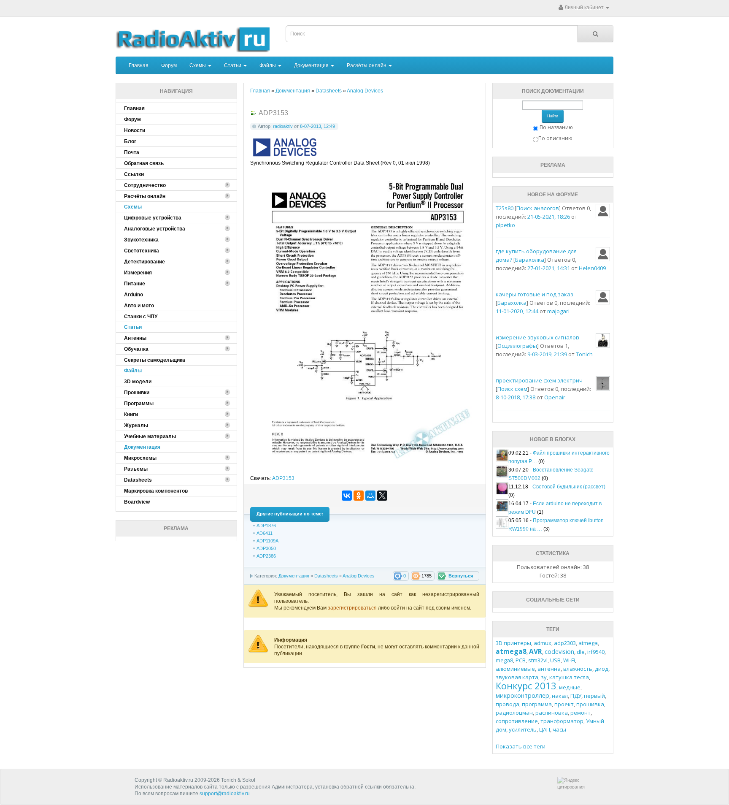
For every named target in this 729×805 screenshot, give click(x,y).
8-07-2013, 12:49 (317, 126)
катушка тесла (569, 677)
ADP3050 (266, 548)
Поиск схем (512, 389)
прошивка (590, 704)
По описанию (555, 138)
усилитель (523, 729)
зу (544, 677)
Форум (169, 65)
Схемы (198, 65)
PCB (521, 660)
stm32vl (538, 660)
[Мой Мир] (370, 496)
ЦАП (544, 729)
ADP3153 (283, 478)
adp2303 (565, 643)
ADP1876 (266, 525)
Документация (312, 65)
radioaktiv (283, 126)
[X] (382, 496)
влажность (577, 668)
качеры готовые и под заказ (534, 294)
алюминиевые (515, 668)
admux (542, 643)
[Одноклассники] (359, 496)
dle (581, 652)
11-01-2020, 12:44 (517, 311)
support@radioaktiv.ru (225, 794)
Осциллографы (517, 346)
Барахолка (529, 259)
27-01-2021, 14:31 (548, 268)
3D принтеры (513, 643)
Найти (552, 116)
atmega (588, 643)
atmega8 (511, 651)
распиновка (551, 712)
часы (559, 729)
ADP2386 (266, 555)
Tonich (584, 354)
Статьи (233, 65)
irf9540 (596, 652)
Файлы (268, 65)
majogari (558, 311)
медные (569, 687)
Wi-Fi (569, 660)
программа (537, 704)
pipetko (505, 225)
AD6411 (264, 533)
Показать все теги (520, 746)
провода (507, 704)
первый (594, 695)
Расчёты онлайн (367, 65)
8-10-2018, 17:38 (515, 397)
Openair (554, 397)
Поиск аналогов (537, 208)
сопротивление (517, 721)
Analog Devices (359, 575)
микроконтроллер (522, 695)
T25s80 (504, 208)
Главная (138, 65)
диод (601, 668)
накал (560, 695)
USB (555, 660)
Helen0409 (592, 268)
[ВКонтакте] (347, 496)
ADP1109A (267, 540)
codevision (559, 652)
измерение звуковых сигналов (537, 337)
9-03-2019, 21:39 (547, 354)
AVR (535, 651)
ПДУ (575, 695)
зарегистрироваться (353, 608)
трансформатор (561, 721)
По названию (556, 127)
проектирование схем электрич (539, 380)
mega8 (504, 660)
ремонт (580, 712)
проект (564, 704)
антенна (549, 668)
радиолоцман (514, 712)
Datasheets (326, 575)
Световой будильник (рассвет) (568, 487)
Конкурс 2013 (526, 685)
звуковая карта (517, 677)
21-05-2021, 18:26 (548, 216)
